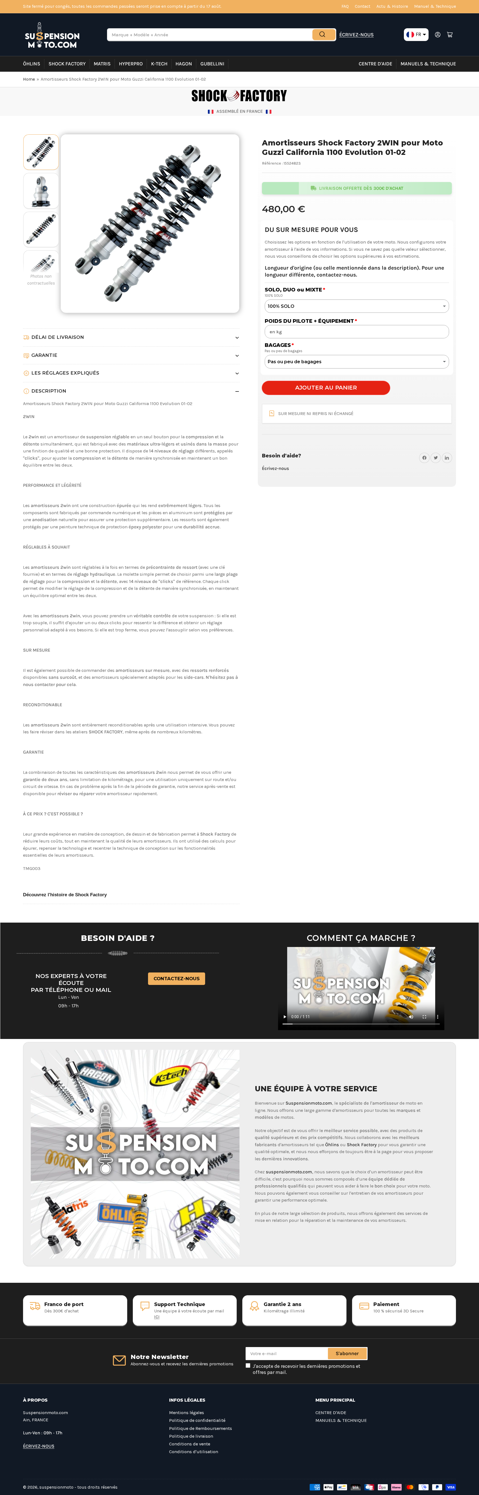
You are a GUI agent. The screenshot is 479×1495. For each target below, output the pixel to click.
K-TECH (159, 64)
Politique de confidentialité (197, 1420)
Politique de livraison (191, 1436)
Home (29, 79)
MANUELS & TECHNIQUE (428, 64)
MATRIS (102, 64)
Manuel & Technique (435, 6)
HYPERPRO (131, 64)
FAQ (345, 6)
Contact (362, 6)
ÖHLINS (31, 64)
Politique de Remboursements (200, 1428)
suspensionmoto (56, 1487)
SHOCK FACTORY (67, 64)
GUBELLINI (212, 64)
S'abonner (347, 1353)
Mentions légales (186, 1412)
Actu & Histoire (392, 6)
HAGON (183, 64)
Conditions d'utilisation (193, 1451)
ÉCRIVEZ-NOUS (356, 35)
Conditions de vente (189, 1444)
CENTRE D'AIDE (375, 64)
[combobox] (222, 34)
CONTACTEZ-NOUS (177, 978)
